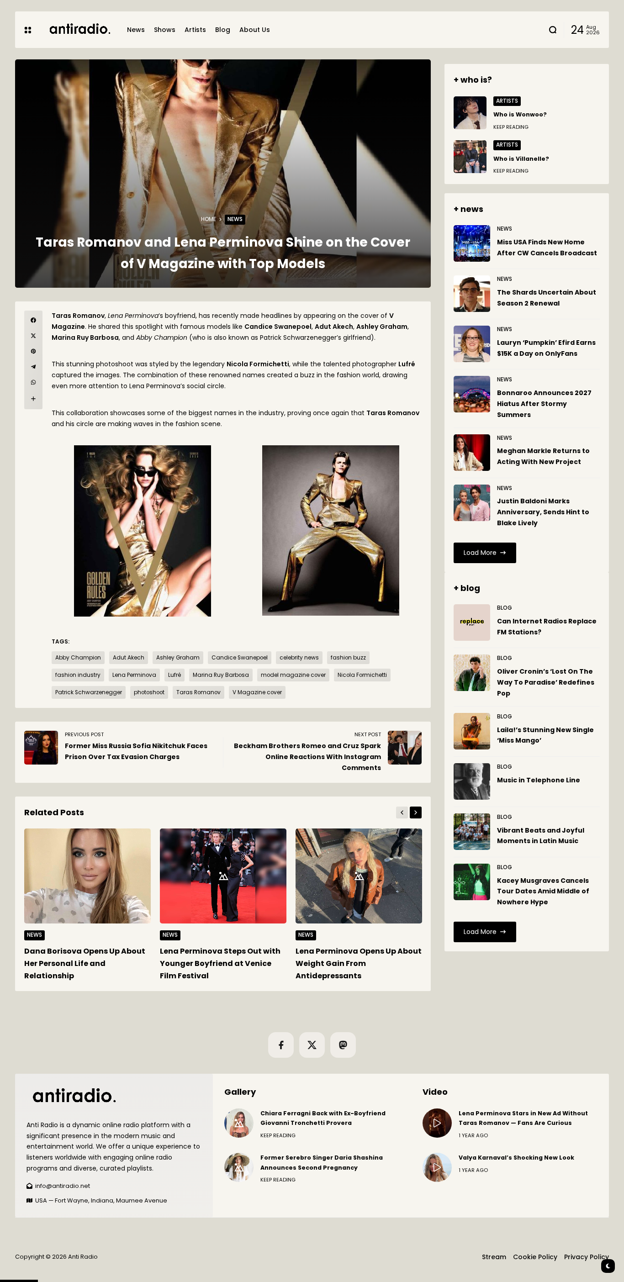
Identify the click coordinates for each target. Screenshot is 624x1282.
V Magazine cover (257, 692)
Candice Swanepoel (240, 657)
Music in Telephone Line (538, 780)
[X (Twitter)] (312, 1045)
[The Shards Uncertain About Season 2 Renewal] (472, 293)
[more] (33, 398)
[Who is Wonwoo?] (470, 112)
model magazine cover (293, 675)
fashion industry (77, 675)
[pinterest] (33, 351)
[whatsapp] (33, 382)
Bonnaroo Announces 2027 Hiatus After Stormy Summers (544, 403)
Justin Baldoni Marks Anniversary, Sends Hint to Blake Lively (543, 512)
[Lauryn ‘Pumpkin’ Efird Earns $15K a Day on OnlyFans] (472, 344)
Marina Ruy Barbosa (221, 675)
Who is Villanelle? (521, 159)
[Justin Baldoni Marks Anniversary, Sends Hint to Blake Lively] (472, 503)
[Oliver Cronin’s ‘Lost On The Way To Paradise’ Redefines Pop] (472, 672)
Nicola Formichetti (362, 675)
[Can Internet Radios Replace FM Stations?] (472, 622)
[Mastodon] (343, 1045)
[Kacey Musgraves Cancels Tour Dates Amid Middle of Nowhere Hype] (472, 882)
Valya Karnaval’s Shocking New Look (516, 1157)
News (235, 219)
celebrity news (299, 657)
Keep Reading (511, 127)
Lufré (174, 675)
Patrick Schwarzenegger (88, 692)
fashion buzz (348, 657)
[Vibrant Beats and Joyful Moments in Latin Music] (472, 831)
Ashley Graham (178, 657)
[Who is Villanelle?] (470, 156)
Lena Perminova (134, 675)
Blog (504, 608)
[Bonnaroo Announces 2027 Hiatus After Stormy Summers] (472, 394)
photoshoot (149, 692)
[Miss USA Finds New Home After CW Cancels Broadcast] (472, 243)
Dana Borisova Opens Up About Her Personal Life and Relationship (84, 963)
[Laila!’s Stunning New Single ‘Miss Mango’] (472, 731)
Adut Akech (128, 657)
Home (208, 219)
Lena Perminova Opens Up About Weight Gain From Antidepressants (359, 963)
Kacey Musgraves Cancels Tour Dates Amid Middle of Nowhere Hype (543, 891)
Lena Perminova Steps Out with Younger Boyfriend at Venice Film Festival (220, 963)
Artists (507, 101)
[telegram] (33, 366)
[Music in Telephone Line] (472, 781)
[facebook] (33, 320)
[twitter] (33, 335)
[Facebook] (281, 1045)
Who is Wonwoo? (520, 114)
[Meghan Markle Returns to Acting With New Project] (472, 452)
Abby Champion (78, 657)
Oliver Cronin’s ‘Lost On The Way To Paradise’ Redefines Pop (545, 682)
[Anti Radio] (79, 29)
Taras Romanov (198, 692)
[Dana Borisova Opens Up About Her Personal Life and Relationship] (87, 875)
